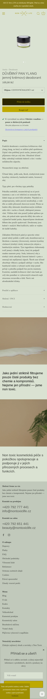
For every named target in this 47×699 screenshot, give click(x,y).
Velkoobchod (7, 612)
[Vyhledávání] (38, 13)
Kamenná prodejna (10, 616)
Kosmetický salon (9, 620)
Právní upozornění (9, 579)
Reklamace (6, 567)
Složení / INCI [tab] (8, 298)
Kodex (5, 604)
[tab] (23, 215)
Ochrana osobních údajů (12, 571)
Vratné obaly (7, 629)
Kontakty (6, 608)
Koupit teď (23, 110)
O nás (4, 600)
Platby (5, 550)
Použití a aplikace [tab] (10, 290)
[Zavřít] (43, 649)
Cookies (5, 575)
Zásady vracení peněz (11, 583)
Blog (4, 596)
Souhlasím (15, 696)
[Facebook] (3, 535)
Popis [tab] (4, 140)
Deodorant (13, 69)
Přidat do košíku (23, 102)
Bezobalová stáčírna (10, 624)
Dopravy (5, 546)
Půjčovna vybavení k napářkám (15, 633)
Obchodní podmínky (10, 558)
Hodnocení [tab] (7, 307)
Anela (4, 69)
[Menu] (3, 13)
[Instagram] (9, 535)
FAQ (4, 554)
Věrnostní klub (8, 562)
